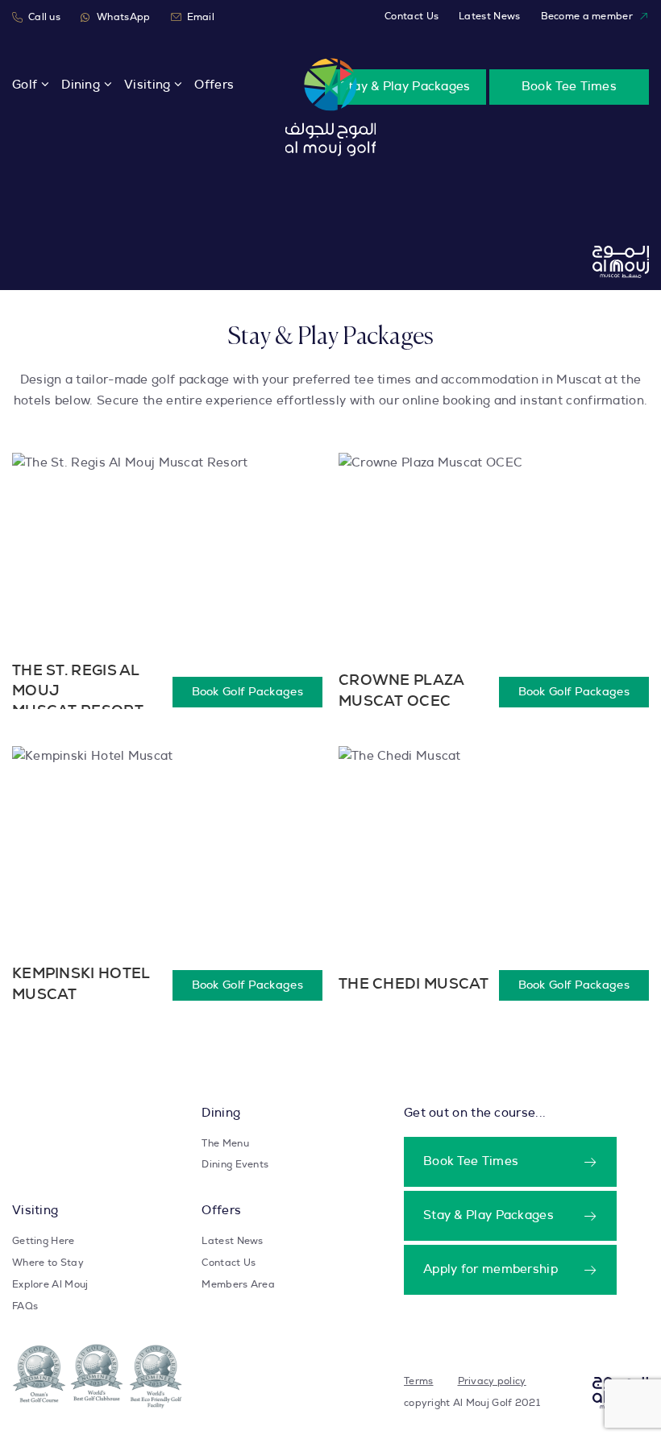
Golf (24, 85)
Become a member (587, 16)
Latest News (489, 16)
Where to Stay (48, 1262)
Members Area (238, 1284)
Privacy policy (492, 1381)
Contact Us (412, 16)
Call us (44, 17)
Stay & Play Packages (405, 87)
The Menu (225, 1143)
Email (201, 17)
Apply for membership (490, 1269)
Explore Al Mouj (50, 1284)
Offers (214, 85)
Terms (419, 1381)
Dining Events (235, 1164)
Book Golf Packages (247, 692)
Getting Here (43, 1241)
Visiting (147, 85)
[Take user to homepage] (330, 107)
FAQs (25, 1306)
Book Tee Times (569, 87)
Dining (80, 85)
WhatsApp (123, 17)
